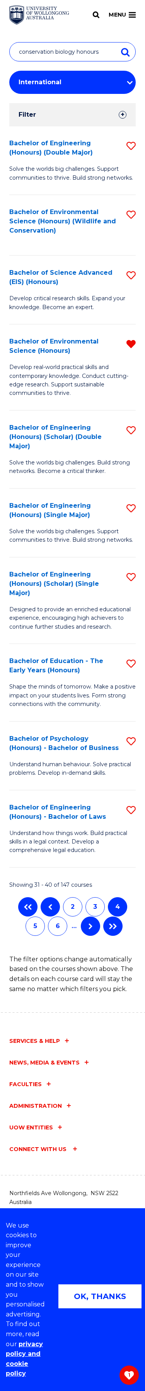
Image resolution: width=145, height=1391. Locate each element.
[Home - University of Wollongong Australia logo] (39, 15)
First (28, 907)
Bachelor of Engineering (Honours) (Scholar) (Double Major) (55, 437)
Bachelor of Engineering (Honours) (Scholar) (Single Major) (54, 584)
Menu (117, 14)
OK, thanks (100, 1296)
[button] (131, 146)
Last (113, 926)
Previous (50, 907)
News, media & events (44, 1062)
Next (90, 926)
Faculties (25, 1084)
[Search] (96, 14)
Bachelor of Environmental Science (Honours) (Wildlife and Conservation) (62, 221)
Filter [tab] (27, 114)
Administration (35, 1105)
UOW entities (31, 1127)
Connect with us (38, 1149)
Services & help (34, 1040)
